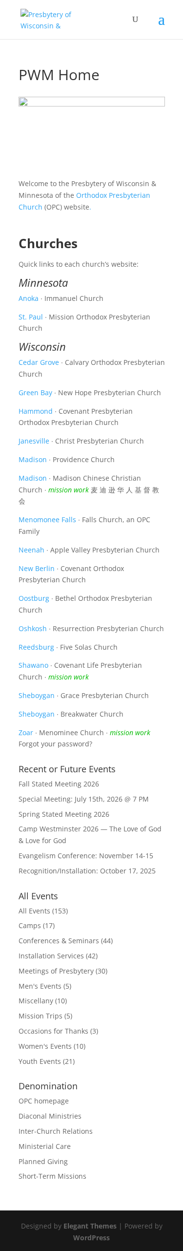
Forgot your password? (55, 743)
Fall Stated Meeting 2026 (59, 783)
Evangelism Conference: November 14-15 (86, 855)
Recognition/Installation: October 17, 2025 (87, 870)
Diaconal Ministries (50, 1116)
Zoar (26, 732)
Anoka (29, 298)
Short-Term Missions (52, 1176)
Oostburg (34, 598)
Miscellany (36, 1000)
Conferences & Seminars (59, 940)
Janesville (34, 440)
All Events (34, 910)
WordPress (91, 1237)
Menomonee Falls (47, 519)
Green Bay (35, 392)
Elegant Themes (90, 1225)
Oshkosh (33, 628)
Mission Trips (40, 1015)
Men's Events (40, 986)
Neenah (31, 549)
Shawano (33, 665)
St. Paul (31, 316)
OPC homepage (44, 1100)
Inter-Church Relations (56, 1131)
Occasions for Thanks (53, 1031)
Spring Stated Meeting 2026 (64, 814)
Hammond (36, 411)
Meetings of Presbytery (56, 970)
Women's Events (45, 1046)
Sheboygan (37, 695)
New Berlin (37, 568)
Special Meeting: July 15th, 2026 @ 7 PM (84, 799)
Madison (33, 459)
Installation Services (51, 955)
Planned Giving (43, 1161)
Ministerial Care (45, 1146)
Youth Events (40, 1061)
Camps (30, 925)
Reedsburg (36, 647)
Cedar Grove (39, 362)
